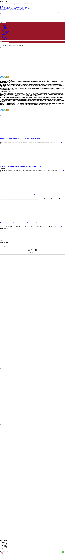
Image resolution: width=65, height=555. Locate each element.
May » (4, 549)
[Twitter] (3, 76)
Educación (5, 28)
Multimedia (4, 37)
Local (5, 25)
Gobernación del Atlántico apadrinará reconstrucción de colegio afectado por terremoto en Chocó (15, 8)
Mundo (5, 27)
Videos (5, 39)
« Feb (1, 549)
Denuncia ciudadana (5, 36)
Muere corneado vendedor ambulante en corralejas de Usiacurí (9, 10)
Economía (3, 34)
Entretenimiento (6, 31)
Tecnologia (6, 33)
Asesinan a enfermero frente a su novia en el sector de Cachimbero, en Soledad (12, 9)
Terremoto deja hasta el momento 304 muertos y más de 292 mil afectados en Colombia (13, 5)
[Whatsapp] (4, 76)
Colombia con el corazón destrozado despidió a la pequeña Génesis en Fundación (20, 138)
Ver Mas (62, 142)
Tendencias (4, 30)
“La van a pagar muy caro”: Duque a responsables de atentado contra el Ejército (20, 222)
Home (3, 43)
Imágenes (5, 38)
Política (3, 35)
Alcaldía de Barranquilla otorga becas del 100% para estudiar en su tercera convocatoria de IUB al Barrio (16, 3)
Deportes (3, 29)
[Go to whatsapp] (63, 552)
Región (5, 26)
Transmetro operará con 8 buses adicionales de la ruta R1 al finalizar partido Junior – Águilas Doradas (25, 194)
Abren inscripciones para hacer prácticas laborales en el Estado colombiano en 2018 (20, 166)
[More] (8, 76)
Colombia (5, 24)
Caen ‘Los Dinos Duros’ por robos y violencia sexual (8, 6)
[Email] (6, 76)
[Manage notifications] (2, 553)
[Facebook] (1, 76)
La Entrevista (6, 32)
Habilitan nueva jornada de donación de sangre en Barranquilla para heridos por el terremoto (14, 7)
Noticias (3, 23)
